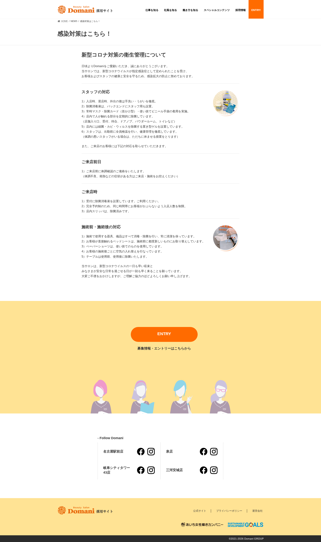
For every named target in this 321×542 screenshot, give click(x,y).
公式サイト (199, 510)
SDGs (245, 524)
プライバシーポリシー (229, 510)
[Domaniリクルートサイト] (85, 9)
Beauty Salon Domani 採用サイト (85, 510)
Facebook (141, 452)
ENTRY (164, 333)
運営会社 (257, 510)
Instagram (151, 452)
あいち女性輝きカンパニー (202, 524)
